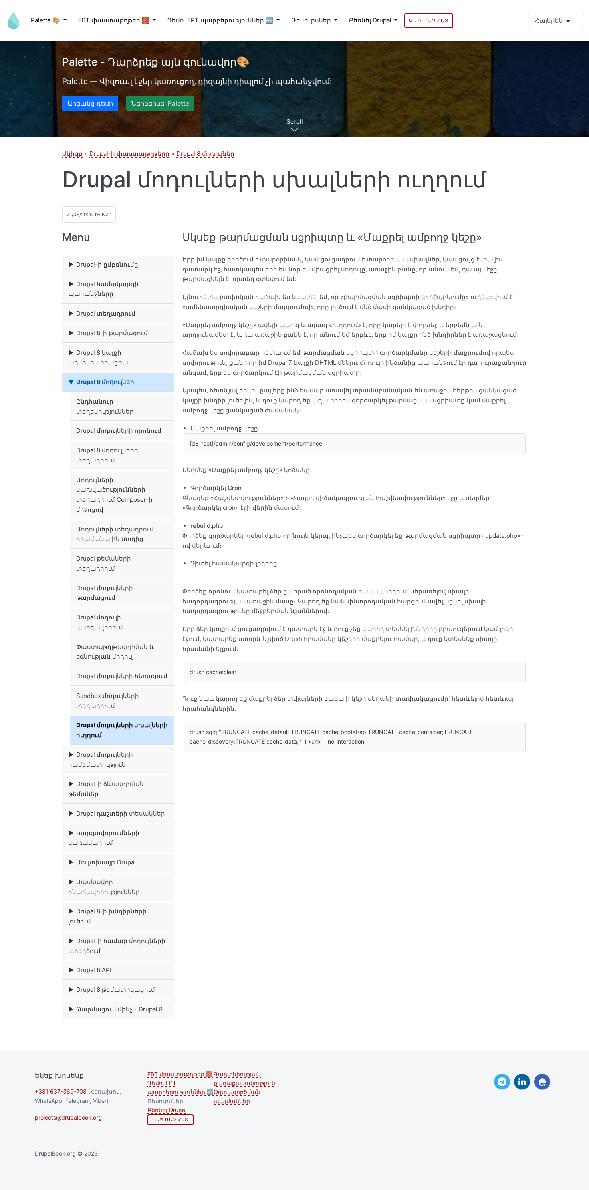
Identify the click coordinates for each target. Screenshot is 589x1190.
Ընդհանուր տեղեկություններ (105, 406)
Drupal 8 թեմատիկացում (115, 989)
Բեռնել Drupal (371, 20)
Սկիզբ (72, 153)
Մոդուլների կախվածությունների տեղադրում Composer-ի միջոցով (114, 494)
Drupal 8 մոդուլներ (205, 153)
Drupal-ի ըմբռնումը (107, 264)
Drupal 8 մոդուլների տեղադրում (107, 455)
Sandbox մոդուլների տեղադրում (107, 701)
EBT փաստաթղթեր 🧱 (114, 20)
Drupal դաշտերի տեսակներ (120, 813)
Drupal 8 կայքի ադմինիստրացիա (98, 357)
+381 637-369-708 (61, 1091)
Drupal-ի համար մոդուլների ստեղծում (116, 946)
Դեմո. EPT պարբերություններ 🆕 (221, 20)
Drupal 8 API (93, 970)
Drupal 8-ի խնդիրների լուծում (107, 916)
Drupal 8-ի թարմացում (112, 333)
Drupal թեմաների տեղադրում (103, 563)
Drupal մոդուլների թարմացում (104, 593)
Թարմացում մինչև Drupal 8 (119, 1009)
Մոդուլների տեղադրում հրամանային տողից (115, 534)
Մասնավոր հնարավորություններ (104, 887)
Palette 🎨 (46, 20)
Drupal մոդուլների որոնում (118, 430)
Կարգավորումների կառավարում (103, 838)
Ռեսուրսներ (312, 20)
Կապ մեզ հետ (428, 21)
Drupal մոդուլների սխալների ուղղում (122, 730)
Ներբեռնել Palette (160, 103)
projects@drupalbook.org (68, 1117)
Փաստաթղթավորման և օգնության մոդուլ (115, 652)
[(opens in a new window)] (502, 1082)
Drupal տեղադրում (105, 313)
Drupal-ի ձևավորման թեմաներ (106, 789)
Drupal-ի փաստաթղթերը (129, 153)
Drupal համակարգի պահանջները (103, 289)
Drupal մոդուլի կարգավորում (99, 622)
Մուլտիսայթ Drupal (106, 862)
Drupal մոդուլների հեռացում (121, 676)
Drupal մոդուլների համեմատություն (100, 759)
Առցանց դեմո (90, 103)
